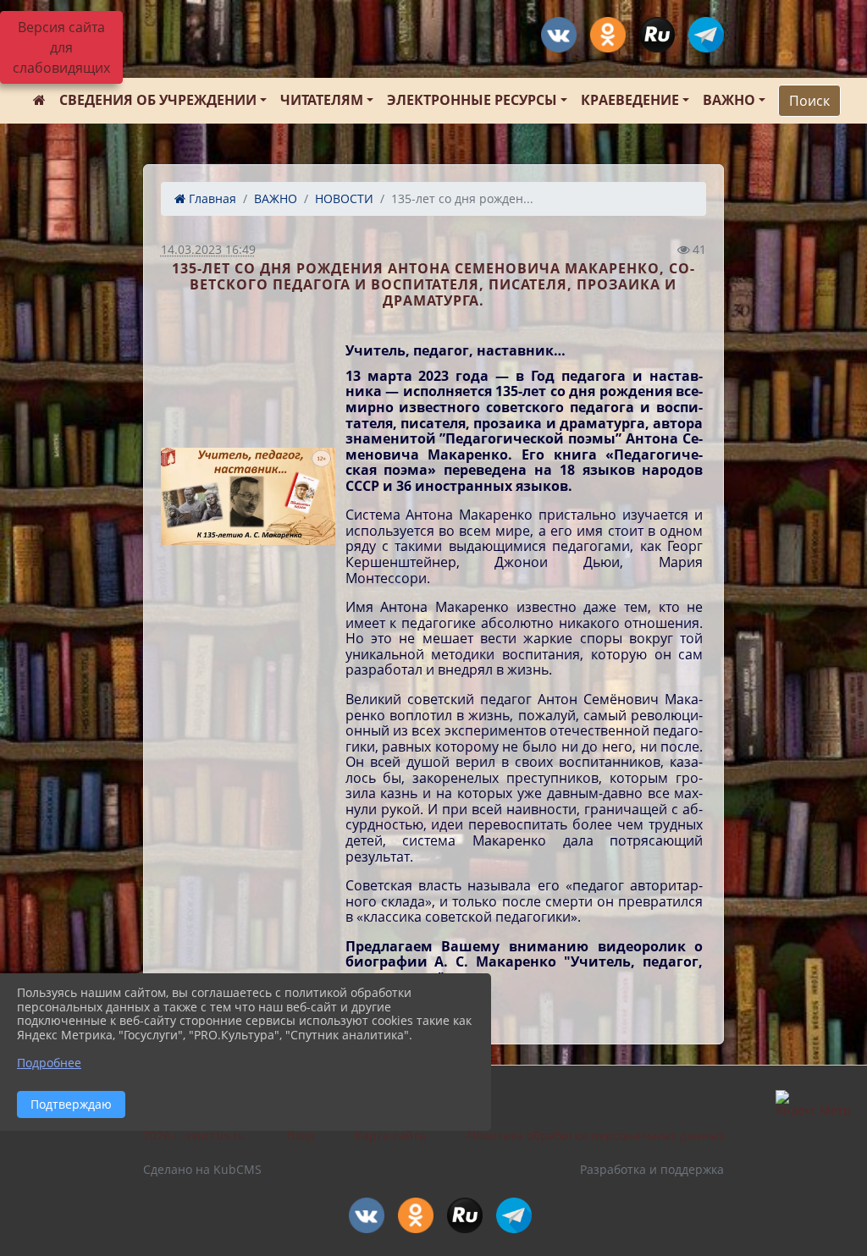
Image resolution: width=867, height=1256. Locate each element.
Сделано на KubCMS (202, 1169)
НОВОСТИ (344, 198)
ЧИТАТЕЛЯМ (321, 100)
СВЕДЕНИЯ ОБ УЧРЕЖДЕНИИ (158, 100)
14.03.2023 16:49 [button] (208, 249)
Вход (300, 1135)
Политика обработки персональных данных (595, 1135)
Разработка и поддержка (652, 1169)
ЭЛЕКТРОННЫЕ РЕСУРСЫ (472, 100)
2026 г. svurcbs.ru (194, 1135)
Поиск (809, 100)
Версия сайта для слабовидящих (61, 47)
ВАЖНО (729, 100)
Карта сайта (390, 1135)
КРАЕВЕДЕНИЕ (630, 100)
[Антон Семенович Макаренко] (248, 496)
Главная (210, 198)
